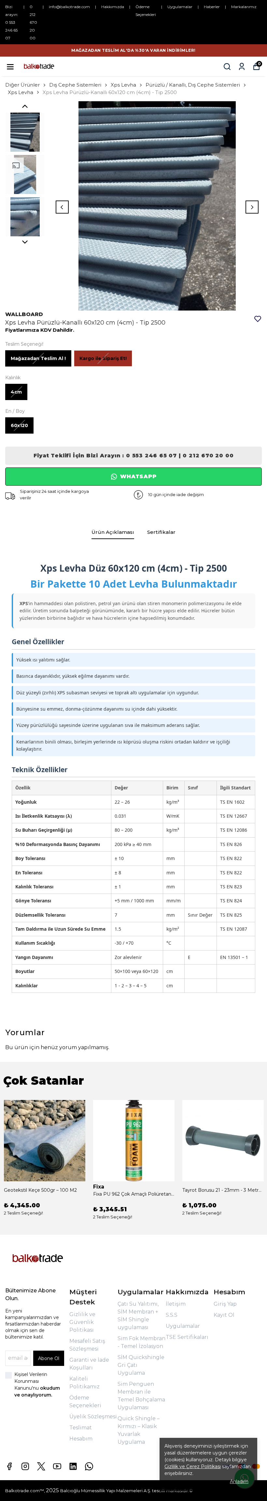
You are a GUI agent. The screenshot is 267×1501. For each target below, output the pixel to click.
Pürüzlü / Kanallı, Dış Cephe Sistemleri (193, 85)
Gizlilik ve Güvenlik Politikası (82, 1322)
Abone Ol (48, 1358)
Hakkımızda (112, 6)
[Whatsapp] (89, 1466)
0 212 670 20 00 (33, 22)
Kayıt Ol (224, 1315)
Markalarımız (244, 6)
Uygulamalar (179, 6)
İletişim (176, 1304)
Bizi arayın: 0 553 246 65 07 (11, 22)
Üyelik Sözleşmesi (93, 1416)
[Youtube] (57, 1466)
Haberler (212, 6)
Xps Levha (123, 85)
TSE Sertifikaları (187, 1337)
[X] (41, 1466)
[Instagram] (25, 1466)
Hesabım (80, 1439)
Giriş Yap (225, 1304)
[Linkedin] (73, 1466)
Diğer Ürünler (22, 85)
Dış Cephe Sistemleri (75, 85)
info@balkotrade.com (69, 6)
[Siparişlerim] (242, 67)
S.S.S (171, 1315)
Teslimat (80, 1428)
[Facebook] (9, 1466)
